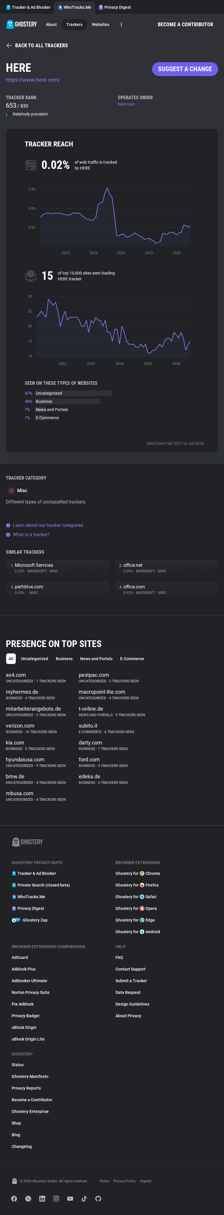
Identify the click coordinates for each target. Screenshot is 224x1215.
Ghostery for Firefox (137, 885)
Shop (16, 1123)
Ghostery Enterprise (30, 1111)
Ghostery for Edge (135, 920)
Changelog (22, 1146)
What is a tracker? (31, 534)
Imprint (145, 1181)
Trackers (74, 24)
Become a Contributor (185, 24)
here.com (126, 104)
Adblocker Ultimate (29, 980)
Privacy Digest (117, 7)
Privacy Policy (124, 1181)
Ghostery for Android (138, 931)
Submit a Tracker (131, 980)
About (51, 24)
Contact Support (131, 969)
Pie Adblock (23, 1004)
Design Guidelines (132, 1004)
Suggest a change (185, 69)
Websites (100, 24)
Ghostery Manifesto (30, 1076)
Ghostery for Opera (136, 908)
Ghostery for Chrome (138, 873)
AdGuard (20, 957)
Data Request (128, 992)
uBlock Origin (24, 1027)
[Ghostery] (22, 24)
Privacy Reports (26, 1088)
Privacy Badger (26, 1015)
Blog (16, 1134)
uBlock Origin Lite (28, 1039)
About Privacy (128, 1015)
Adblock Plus (24, 969)
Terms (104, 1181)
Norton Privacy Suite (31, 992)
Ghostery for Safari (136, 896)
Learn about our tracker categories (48, 525)
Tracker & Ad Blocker (31, 7)
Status (18, 1064)
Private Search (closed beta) (44, 885)
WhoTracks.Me (77, 7)
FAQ (119, 957)
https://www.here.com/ (33, 80)
